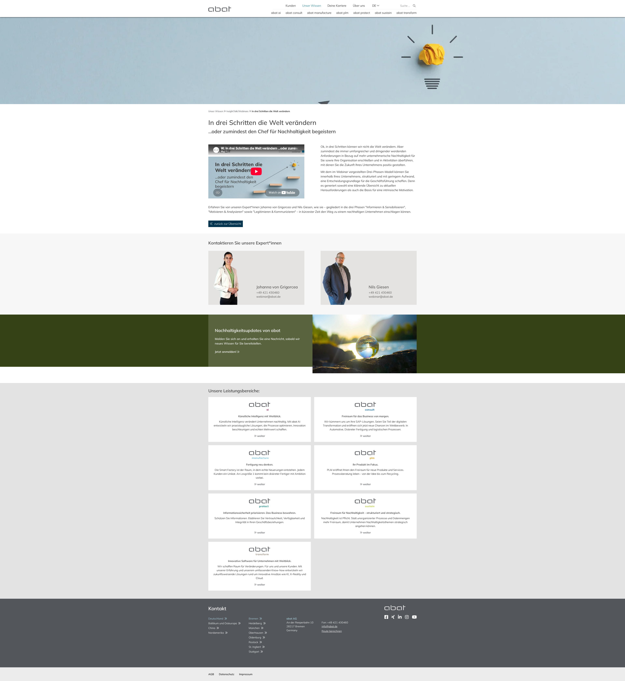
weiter (261, 436)
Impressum (245, 674)
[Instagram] (407, 617)
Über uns (359, 5)
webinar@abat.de (268, 296)
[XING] (393, 617)
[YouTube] (414, 617)
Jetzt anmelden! (226, 352)
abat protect (361, 13)
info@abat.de (329, 626)
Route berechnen (332, 631)
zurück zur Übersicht (227, 224)
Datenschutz (226, 674)
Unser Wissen (311, 5)
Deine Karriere (336, 5)
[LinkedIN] (400, 617)
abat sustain (383, 13)
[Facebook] (386, 617)
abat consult (294, 13)
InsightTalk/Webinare (237, 111)
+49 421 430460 (267, 292)
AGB (211, 674)
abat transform (406, 13)
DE (374, 5)
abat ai (276, 13)
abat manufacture (319, 13)
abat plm (342, 13)
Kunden (291, 5)
